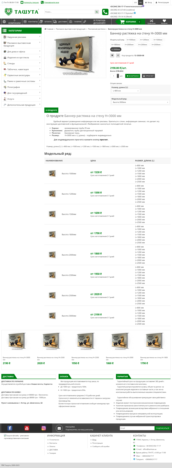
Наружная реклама (16, 37)
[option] (75, 55)
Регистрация (97, 443)
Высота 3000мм (119, 102)
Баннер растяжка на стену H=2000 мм (119, 358)
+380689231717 (151, 459)
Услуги (10, 99)
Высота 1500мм (69, 214)
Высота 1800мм (69, 234)
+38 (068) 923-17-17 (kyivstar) (121, 13)
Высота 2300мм (69, 275)
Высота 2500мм (69, 295)
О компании (54, 440)
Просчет (150, 76)
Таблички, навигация (18, 69)
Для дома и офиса (16, 51)
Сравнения (151, 23)
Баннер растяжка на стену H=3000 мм (16, 358)
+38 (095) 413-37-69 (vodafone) (122, 10)
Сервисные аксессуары (18, 75)
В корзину (134, 76)
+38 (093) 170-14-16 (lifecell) (121, 16)
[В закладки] (112, 55)
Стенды (11, 63)
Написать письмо (31, 2)
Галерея (52, 453)
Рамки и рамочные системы (21, 81)
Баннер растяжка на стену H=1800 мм (154, 358)
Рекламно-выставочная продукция (17, 44)
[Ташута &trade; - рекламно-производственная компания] (21, 12)
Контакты (53, 443)
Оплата (52, 446)
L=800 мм (117, 90)
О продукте (51, 110)
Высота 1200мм (69, 194)
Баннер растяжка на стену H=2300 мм (85, 358)
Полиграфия (13, 87)
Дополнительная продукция (21, 104)
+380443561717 (148, 456)
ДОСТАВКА (53, 450)
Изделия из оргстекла (18, 57)
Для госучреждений (17, 93)
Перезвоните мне (51, 2)
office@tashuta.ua (149, 449)
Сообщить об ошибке (101, 446)
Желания (164, 23)
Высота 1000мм (69, 173)
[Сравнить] (118, 55)
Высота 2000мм (69, 255)
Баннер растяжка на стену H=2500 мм (50, 358)
